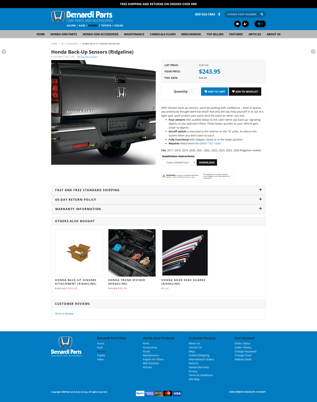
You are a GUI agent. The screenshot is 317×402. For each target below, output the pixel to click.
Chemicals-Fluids (163, 34)
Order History (243, 347)
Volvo (118, 25)
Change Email (243, 355)
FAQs (192, 351)
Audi (82, 25)
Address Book (243, 359)
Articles (255, 34)
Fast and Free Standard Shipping (87, 190)
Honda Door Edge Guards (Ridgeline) (183, 281)
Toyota (106, 25)
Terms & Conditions (201, 375)
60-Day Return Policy (75, 200)
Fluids (146, 351)
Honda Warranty (199, 367)
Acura (71, 25)
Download (207, 162)
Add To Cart (216, 91)
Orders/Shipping (199, 355)
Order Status (242, 343)
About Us (273, 34)
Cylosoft (261, 391)
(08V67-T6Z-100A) (210, 143)
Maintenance (134, 34)
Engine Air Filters (153, 359)
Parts (146, 343)
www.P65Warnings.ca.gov (184, 177)
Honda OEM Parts (63, 34)
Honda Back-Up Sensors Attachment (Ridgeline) (75, 281)
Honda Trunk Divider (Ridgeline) (126, 281)
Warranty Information (78, 209)
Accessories (150, 347)
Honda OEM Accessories (100, 34)
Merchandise (191, 34)
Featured (236, 34)
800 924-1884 (205, 14)
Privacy (193, 371)
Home (41, 34)
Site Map (194, 379)
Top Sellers (215, 34)
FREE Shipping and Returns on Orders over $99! (158, 4)
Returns (193, 363)
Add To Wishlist (246, 91)
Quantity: (181, 91)
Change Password (245, 351)
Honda (93, 25)
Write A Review (64, 313)
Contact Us (195, 347)
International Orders (201, 359)
